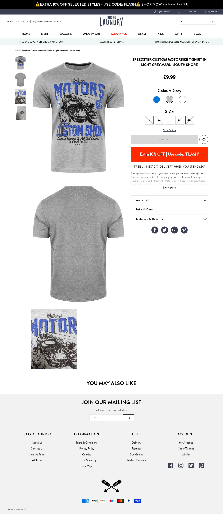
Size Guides (136, 454)
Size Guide (169, 130)
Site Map (87, 466)
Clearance (119, 34)
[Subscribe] (128, 417)
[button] (204, 139)
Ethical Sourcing (87, 460)
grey (169, 99)
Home (26, 34)
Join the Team (37, 454)
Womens (66, 34)
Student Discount (136, 460)
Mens (45, 34)
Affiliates (37, 460)
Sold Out (164, 139)
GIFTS (179, 34)
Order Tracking (186, 449)
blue (156, 99)
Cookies (86, 454)
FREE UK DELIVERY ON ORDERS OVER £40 (41, 42)
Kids (161, 34)
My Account (186, 443)
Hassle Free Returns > (112, 42)
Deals (142, 34)
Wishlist (186, 454)
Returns (136, 449)
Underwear (91, 34)
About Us (37, 443)
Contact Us (37, 449)
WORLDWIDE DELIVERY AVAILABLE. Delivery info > (182, 42)
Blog (197, 34)
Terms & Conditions (86, 443)
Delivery (136, 443)
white (182, 99)
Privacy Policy (86, 449)
